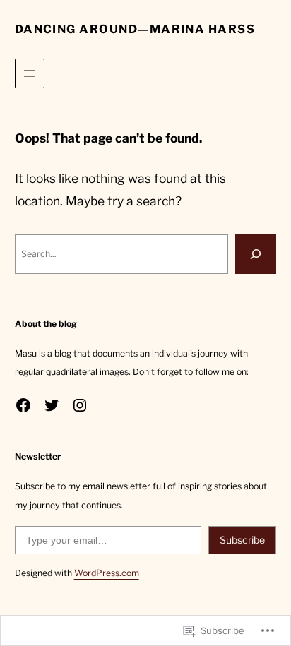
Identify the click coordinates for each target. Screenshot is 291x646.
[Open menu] (29, 73)
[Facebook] (23, 405)
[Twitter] (51, 405)
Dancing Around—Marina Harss (135, 29)
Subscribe (242, 540)
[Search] (255, 254)
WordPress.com (106, 573)
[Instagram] (79, 405)
